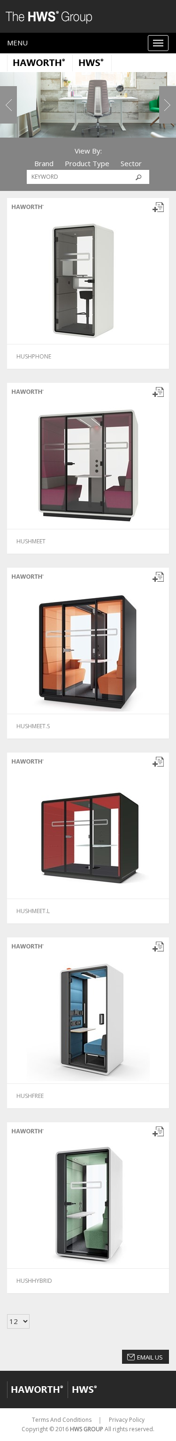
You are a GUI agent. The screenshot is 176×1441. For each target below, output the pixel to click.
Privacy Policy (127, 1420)
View (47, 356)
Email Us (150, 1357)
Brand (44, 163)
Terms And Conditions (62, 1420)
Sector (131, 163)
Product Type (87, 163)
